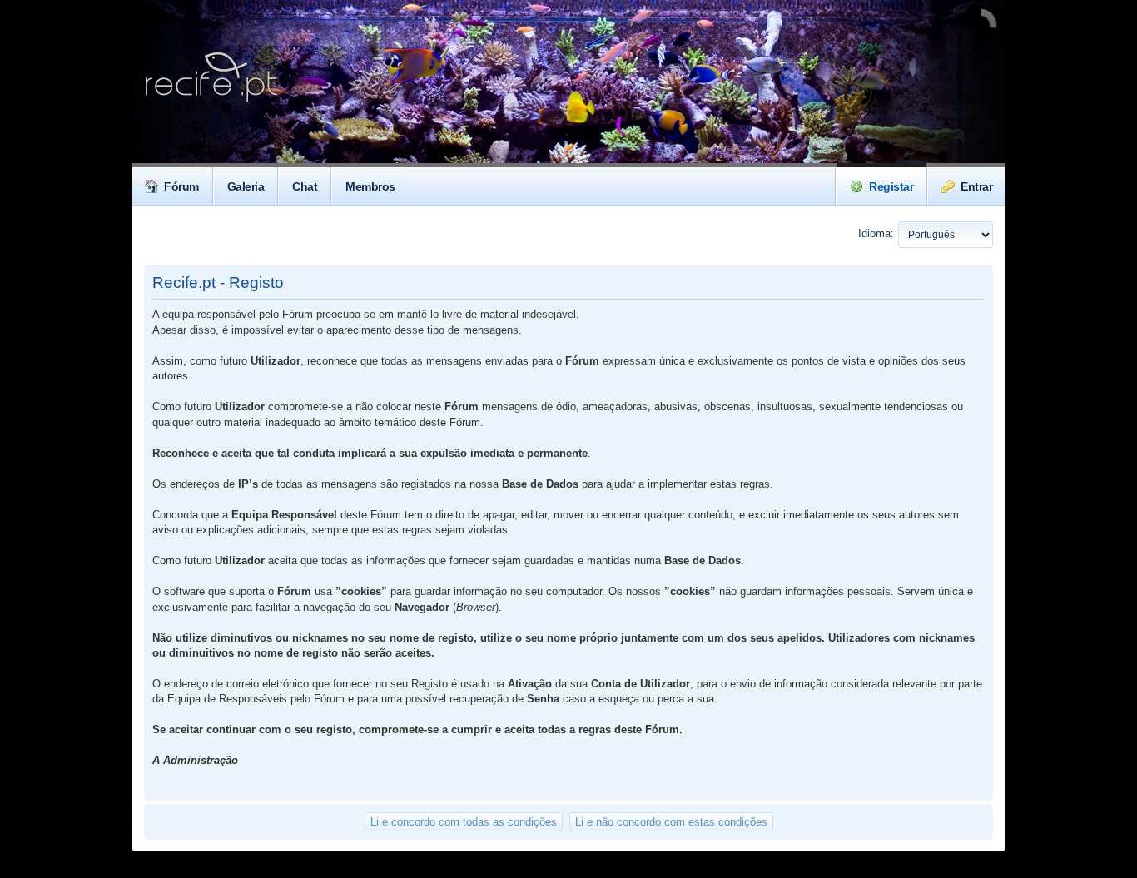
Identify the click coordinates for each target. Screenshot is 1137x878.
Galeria (246, 186)
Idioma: (876, 233)
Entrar (976, 186)
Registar (891, 186)
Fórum (181, 186)
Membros (370, 186)
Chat (304, 186)
